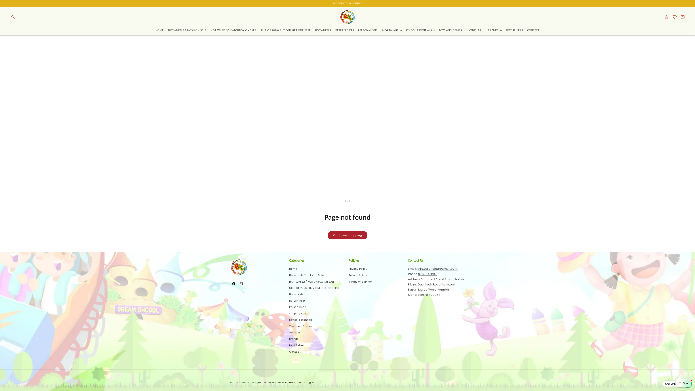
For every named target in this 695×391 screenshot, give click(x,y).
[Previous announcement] (231, 3)
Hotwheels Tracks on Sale (306, 275)
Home (293, 269)
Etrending (244, 382)
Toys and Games (300, 326)
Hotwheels (296, 294)
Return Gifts (297, 300)
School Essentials (300, 320)
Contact (295, 352)
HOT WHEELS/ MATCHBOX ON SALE (312, 281)
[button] (13, 17)
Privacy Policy (358, 269)
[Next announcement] (464, 3)
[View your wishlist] (675, 17)
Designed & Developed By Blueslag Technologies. (283, 382)
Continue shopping (347, 235)
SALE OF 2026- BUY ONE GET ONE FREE (314, 288)
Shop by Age (297, 313)
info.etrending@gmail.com (438, 269)
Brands (293, 339)
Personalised (297, 307)
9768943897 (427, 274)
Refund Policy (358, 275)
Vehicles (295, 332)
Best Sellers (297, 345)
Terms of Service (360, 281)
